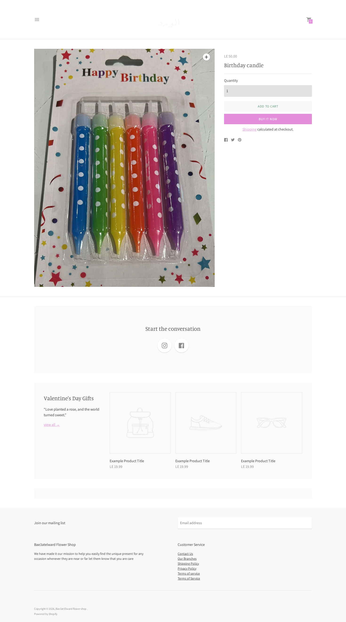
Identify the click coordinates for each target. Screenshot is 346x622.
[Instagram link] (164, 345)
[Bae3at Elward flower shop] (172, 19)
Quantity (231, 80)
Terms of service (189, 573)
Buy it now (268, 119)
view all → (52, 425)
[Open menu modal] (37, 19)
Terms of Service (189, 578)
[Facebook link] (181, 345)
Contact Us (185, 554)
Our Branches (187, 558)
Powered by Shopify (45, 614)
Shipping (249, 129)
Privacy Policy (187, 568)
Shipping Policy (188, 563)
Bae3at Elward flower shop (71, 608)
